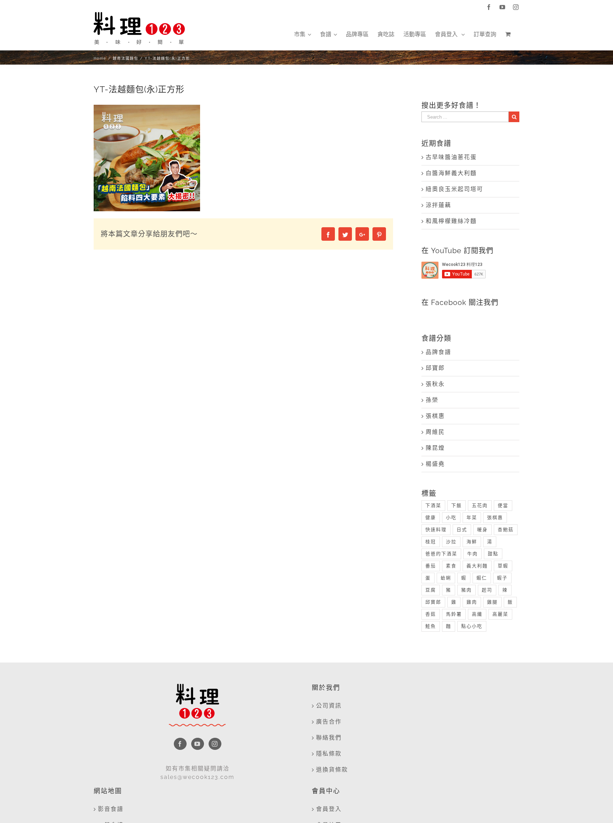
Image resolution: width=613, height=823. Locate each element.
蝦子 (502, 578)
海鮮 (471, 541)
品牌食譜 (438, 352)
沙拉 (451, 541)
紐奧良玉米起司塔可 (454, 189)
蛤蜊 (446, 578)
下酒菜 (433, 505)
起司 (487, 590)
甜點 (493, 553)
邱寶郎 (435, 368)
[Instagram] (215, 744)
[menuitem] (302, 34)
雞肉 (471, 602)
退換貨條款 (332, 769)
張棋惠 (435, 416)
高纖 (477, 614)
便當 (503, 505)
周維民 (435, 432)
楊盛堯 (435, 463)
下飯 (456, 505)
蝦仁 (481, 578)
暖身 (482, 529)
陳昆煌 (435, 448)
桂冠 (430, 541)
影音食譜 (110, 809)
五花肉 (480, 505)
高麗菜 (500, 614)
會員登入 (329, 809)
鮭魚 (430, 626)
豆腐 (430, 590)
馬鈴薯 (454, 614)
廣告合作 (329, 721)
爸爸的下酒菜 (441, 553)
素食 (451, 565)
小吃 (451, 517)
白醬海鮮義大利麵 (451, 173)
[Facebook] (180, 744)
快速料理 (436, 529)
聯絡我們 (329, 737)
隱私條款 (329, 753)
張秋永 (435, 384)
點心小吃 (471, 626)
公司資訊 (329, 705)
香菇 (430, 614)
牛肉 (472, 553)
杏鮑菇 (506, 529)
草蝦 (503, 565)
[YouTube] (197, 744)
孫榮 (432, 400)
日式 (462, 529)
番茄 (430, 565)
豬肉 (466, 590)
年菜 (471, 517)
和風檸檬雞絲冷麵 (451, 221)
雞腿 (492, 602)
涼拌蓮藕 (438, 205)
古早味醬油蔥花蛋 (451, 157)
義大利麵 (477, 565)
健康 (430, 517)
